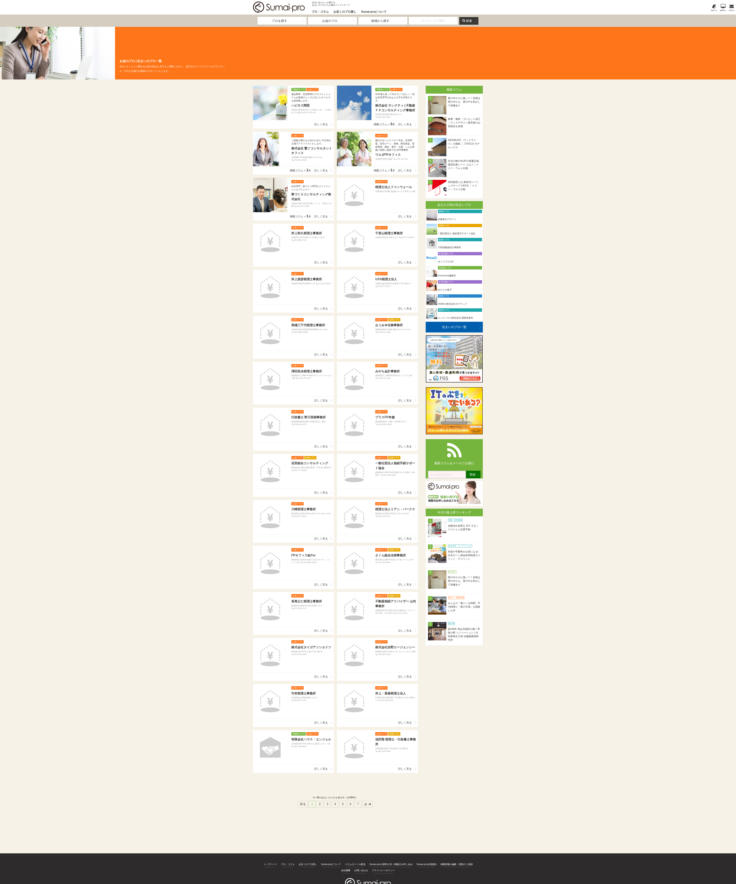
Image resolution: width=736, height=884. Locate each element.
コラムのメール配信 (355, 864)
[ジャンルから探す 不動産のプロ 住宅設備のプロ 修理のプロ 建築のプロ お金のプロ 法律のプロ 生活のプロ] (332, 21)
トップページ (270, 864)
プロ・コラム (320, 11)
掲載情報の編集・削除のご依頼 (456, 864)
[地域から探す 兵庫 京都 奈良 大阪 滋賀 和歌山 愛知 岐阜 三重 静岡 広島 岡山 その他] (383, 21)
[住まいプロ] (279, 7)
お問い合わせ (361, 870)
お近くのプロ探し (345, 11)
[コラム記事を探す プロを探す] (282, 21)
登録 (472, 474)
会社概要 (345, 870)
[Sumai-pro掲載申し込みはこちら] (454, 502)
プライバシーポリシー (383, 870)
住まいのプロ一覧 (454, 327)
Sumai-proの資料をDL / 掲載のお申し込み (391, 864)
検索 (469, 20)
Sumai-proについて (374, 11)
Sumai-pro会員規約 (426, 864)
